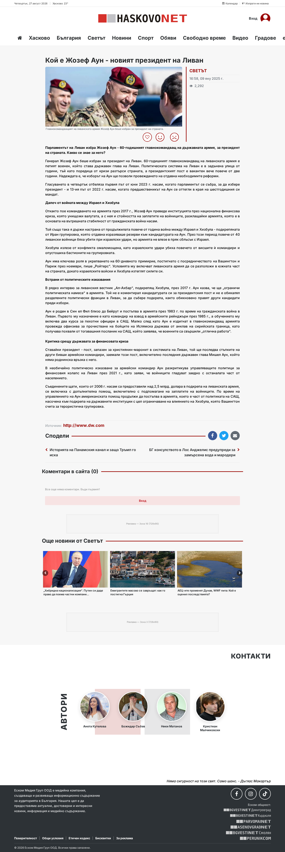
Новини (121, 38)
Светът (96, 38)
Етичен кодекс (79, 838)
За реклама (124, 838)
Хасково (39, 38)
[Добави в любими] (148, 137)
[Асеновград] (251, 827)
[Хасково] (142, 18)
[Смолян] (248, 832)
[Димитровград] (247, 810)
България (69, 38)
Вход (253, 18)
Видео (240, 38)
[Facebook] (236, 794)
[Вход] (265, 18)
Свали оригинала (60, 71)
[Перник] (255, 838)
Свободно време (204, 38)
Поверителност (25, 838)
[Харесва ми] (161, 137)
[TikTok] (265, 794)
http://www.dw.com (83, 425)
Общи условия (52, 838)
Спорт (146, 38)
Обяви (168, 38)
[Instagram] (251, 794)
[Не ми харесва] (176, 137)
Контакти (251, 656)
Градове (265, 38)
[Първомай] (253, 821)
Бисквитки (103, 838)
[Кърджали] (250, 815)
